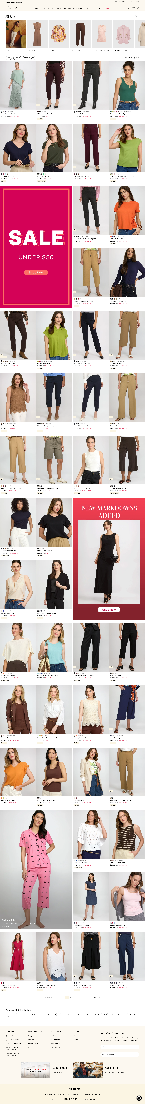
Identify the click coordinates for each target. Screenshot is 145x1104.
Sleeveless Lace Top (8, 426)
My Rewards (55, 1036)
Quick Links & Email (15, 1043)
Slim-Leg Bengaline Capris (46, 426)
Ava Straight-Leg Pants (82, 176)
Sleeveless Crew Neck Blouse (47, 675)
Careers (76, 1040)
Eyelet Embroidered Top (82, 862)
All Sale (8, 50)
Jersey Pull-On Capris (118, 488)
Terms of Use (75, 1094)
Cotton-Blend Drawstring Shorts (48, 488)
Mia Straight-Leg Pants (82, 363)
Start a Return (56, 1043)
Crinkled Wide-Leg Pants (119, 426)
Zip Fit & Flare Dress (8, 985)
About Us (76, 1036)
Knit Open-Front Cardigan (46, 613)
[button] (134, 16)
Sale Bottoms (75, 50)
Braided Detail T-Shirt (8, 800)
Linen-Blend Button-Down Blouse (49, 738)
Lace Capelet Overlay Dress (11, 114)
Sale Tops (52, 50)
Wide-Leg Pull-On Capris (82, 985)
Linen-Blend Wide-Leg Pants (84, 675)
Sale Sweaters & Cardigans (101, 50)
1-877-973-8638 (14, 1040)
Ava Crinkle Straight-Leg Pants (121, 800)
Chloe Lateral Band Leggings (47, 114)
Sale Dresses (31, 50)
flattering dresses (101, 1013)
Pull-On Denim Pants (8, 363)
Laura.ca (25, 1013)
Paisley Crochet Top (81, 738)
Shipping (31, 1036)
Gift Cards (54, 1047)
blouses (80, 1015)
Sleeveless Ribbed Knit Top (83, 488)
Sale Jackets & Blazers (121, 50)
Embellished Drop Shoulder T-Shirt (122, 176)
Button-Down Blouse (44, 363)
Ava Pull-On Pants (80, 114)
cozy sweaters (129, 1013)
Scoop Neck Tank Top (117, 114)
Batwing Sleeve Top (8, 675)
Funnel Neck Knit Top (8, 551)
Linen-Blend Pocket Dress (83, 925)
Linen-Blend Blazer (80, 800)
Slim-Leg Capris (116, 675)
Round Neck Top (43, 176)
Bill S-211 (98, 1094)
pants (122, 1015)
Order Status (55, 1040)
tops (73, 1015)
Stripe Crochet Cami (117, 862)
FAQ (29, 1047)
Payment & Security (35, 1043)
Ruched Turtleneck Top (118, 301)
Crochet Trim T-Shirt (44, 551)
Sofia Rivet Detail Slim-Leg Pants (85, 239)
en (91, 1099)
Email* (104, 1047)
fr (94, 1099)
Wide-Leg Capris (116, 363)
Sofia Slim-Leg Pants (81, 426)
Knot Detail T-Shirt (116, 239)
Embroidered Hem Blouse (46, 985)
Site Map (87, 1094)
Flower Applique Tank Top (46, 800)
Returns (31, 1040)
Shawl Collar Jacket (8, 738)
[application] (139, 1098)
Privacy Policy (61, 1094)
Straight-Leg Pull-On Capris (11, 488)
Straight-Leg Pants (117, 985)
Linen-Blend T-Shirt (8, 176)
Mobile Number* (108, 1054)
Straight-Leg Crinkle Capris (83, 301)
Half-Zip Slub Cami (7, 613)
